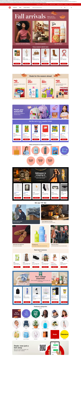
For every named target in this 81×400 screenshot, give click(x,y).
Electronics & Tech (26, 1)
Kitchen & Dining (36, 0)
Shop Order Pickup (21, 2)
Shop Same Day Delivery (28, 2)
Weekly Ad (16, 2)
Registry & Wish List (60, 4)
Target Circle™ (39, 4)
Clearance (68, 1)
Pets (4, 1)
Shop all (40, 122)
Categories (15, 7)
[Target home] (10, 7)
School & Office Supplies (14, 1)
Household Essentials (53, 0)
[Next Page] (67, 57)
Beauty (60, 0)
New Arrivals (72, 1)
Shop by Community (56, 1)
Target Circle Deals (11, 2)
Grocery (48, 0)
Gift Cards (51, 1)
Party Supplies (43, 1)
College (13, 0)
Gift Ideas (48, 1)
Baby (58, 0)
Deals (65, 1)
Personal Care (63, 0)
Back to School (9, 0)
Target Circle (40, 2)
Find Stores (44, 2)
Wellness (8, 1)
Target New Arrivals (3, 0)
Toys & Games (20, 1)
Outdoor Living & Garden (43, 0)
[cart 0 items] (71, 7)
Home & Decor (30, 0)
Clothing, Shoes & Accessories (23, 0)
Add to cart (17, 63)
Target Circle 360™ (52, 4)
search (62, 7)
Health (6, 1)
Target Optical (62, 1)
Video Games (31, 1)
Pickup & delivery (27, 7)
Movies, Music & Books (37, 1)
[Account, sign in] (67, 7)
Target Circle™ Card (45, 4)
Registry (33, 2)
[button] (44, 57)
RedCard (36, 2)
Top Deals (6, 2)
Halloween (16, 0)
